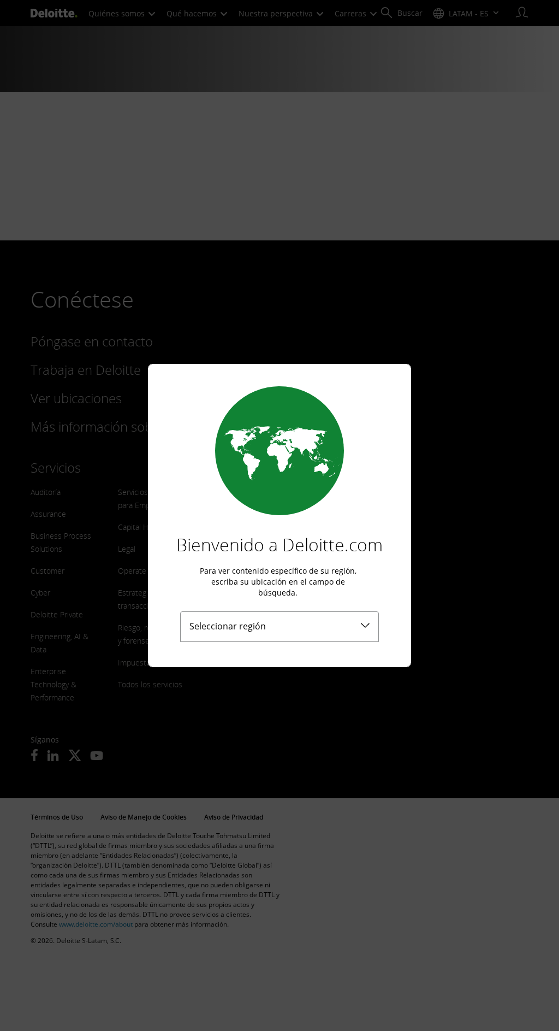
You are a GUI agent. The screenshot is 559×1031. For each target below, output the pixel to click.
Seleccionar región (227, 626)
